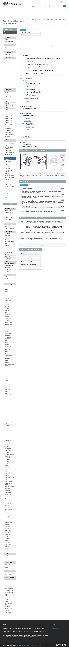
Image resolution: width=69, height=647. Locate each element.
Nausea (27, 100)
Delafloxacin (7, 512)
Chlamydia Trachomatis (9, 583)
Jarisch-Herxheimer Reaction (8, 604)
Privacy (23, 645)
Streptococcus (7, 168)
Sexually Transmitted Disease (9, 578)
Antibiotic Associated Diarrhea (9, 288)
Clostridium (7, 193)
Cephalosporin (7, 335)
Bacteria (6, 39)
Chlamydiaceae (8, 67)
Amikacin (6, 302)
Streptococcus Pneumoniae (7, 180)
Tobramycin (7, 310)
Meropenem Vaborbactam (7, 330)
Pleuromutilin (7, 490)
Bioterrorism (23, 34)
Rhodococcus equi (8, 197)
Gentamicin (7, 304)
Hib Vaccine (7, 239)
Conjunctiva (28, 89)
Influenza (28, 117)
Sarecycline (7, 540)
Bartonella (6, 63)
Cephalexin (7, 344)
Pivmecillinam (7, 488)
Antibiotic (6, 286)
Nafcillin (6, 469)
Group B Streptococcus (9, 175)
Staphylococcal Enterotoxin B (8, 158)
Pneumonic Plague (30, 127)
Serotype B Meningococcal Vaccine (9, 246)
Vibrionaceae (7, 136)
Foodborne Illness (29, 61)
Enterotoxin (44, 57)
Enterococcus (7, 145)
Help (65, 1)
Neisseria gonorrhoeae (9, 588)
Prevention (9, 553)
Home (33, 6)
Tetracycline (7, 528)
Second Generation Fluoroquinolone (8, 495)
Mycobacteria (7, 47)
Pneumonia (32, 126)
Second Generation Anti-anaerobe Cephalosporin (8, 348)
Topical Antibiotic (8, 544)
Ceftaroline (7, 402)
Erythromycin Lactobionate (7, 426)
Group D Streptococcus (9, 177)
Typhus (6, 79)
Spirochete (7, 81)
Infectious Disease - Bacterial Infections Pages (30, 258)
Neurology (9, 274)
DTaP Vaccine (7, 237)
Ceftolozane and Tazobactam (8, 397)
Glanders (6, 107)
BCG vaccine (7, 233)
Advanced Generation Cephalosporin (9, 388)
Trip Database (24, 185)
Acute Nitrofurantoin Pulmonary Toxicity (8, 439)
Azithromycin (7, 429)
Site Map (31, 645)
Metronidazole (7, 314)
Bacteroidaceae (8, 116)
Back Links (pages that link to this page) (29, 261)
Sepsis (6, 226)
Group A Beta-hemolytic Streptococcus (9, 171)
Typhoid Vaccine (8, 258)
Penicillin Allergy (8, 448)
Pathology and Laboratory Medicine (9, 262)
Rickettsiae (7, 73)
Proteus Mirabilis (8, 128)
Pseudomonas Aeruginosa (7, 110)
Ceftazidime (7, 383)
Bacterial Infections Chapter (47, 19)
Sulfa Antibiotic (8, 516)
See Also (23, 30)
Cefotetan (6, 351)
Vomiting (32, 100)
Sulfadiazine (7, 524)
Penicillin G (7, 452)
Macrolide (6, 418)
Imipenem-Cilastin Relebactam (8, 325)
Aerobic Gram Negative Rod (9, 97)
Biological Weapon (37, 92)
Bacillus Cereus (8, 191)
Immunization (9, 231)
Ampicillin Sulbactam (9, 481)
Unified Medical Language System (41, 245)
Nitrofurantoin (7, 437)
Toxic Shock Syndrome (9, 228)
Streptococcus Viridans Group (9, 187)
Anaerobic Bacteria (8, 54)
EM (45, 6)
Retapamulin (7, 546)
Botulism (6, 276)
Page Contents (30, 30)
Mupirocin (6, 550)
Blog (40, 645)
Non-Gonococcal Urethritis (8, 598)
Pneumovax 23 (7, 249)
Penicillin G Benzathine (9, 454)
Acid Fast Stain (8, 269)
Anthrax (6, 189)
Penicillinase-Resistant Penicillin (9, 464)
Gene (24, 80)
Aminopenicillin (7, 473)
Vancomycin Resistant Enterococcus (9, 148)
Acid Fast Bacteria (9, 45)
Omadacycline (7, 538)
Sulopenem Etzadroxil (9, 333)
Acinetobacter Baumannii (7, 100)
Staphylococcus (8, 150)
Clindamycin (7, 312)
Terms (20, 645)
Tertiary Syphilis (8, 612)
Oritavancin (7, 410)
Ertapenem (7, 320)
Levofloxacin (7, 505)
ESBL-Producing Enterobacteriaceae (8, 216)
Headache (28, 86)
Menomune (7, 243)
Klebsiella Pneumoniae (9, 124)
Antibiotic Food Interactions (7, 292)
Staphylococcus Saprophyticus (8, 165)
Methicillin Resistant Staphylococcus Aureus (9, 155)
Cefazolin (6, 340)
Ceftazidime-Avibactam (9, 385)
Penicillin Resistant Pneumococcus (8, 183)
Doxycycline (7, 532)
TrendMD (31, 185)
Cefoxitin (6, 353)
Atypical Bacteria (9, 57)
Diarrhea (27, 101)
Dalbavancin (7, 408)
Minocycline (7, 536)
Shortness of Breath (30, 97)
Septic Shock (41, 91)
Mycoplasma (7, 71)
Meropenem (7, 327)
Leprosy (6, 49)
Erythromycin (7, 420)
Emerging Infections (9, 208)
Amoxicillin (7, 475)
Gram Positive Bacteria (9, 140)
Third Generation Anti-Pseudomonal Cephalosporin (9, 380)
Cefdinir (6, 373)
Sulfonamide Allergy (8, 518)
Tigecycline (7, 542)
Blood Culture (7, 267)
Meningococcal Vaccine (9, 241)
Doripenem (7, 318)
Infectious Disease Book (35, 19)
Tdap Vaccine (7, 256)
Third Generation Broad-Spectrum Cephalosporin (9, 366)
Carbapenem (7, 316)
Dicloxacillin (7, 467)
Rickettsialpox (7, 77)
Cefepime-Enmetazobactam (8, 394)
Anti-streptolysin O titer (9, 265)
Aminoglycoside (8, 300)
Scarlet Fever (7, 173)
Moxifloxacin (7, 507)
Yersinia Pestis (7, 126)
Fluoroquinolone (8, 492)
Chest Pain (33, 95)
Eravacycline (7, 534)
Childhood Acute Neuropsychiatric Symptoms (8, 566)
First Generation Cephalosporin (8, 338)
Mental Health (9, 562)
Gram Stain (7, 271)
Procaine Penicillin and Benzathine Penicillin (9, 457)
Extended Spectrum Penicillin (8, 484)
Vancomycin (7, 414)
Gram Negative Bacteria (9, 90)
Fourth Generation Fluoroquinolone (8, 510)
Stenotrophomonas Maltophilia (8, 113)
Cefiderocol (7, 400)
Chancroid (6, 581)
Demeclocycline (8, 530)
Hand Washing (7, 559)
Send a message (55, 628)
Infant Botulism (8, 278)
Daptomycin (7, 416)
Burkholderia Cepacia (9, 105)
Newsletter (36, 645)
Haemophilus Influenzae (9, 134)
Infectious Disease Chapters (26, 256)
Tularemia (28, 126)
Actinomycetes (7, 59)
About (27, 645)
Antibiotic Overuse (8, 295)
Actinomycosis (7, 61)
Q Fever (6, 75)
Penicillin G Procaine (9, 459)
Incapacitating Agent (32, 67)
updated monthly (25, 631)
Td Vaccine (7, 254)
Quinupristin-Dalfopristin (9, 514)
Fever (27, 83)
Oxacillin (6, 471)
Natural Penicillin (8, 450)
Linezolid (6, 442)
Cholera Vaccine (8, 235)
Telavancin (7, 412)
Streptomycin (7, 308)
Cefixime (6, 375)
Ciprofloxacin (7, 498)
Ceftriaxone (7, 371)
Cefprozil (6, 360)
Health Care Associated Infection (9, 556)
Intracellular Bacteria (9, 41)
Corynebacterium (8, 195)
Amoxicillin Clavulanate (9, 477)
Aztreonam (7, 435)
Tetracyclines (7, 526)
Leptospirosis (7, 83)
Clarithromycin (7, 430)
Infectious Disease (8, 29)
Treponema (7, 85)
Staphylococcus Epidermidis (8, 162)
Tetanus (6, 280)
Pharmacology (9, 284)
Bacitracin (6, 548)
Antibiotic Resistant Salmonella (8, 220)
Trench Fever (7, 65)
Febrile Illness (9, 224)
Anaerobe (9, 52)
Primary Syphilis (8, 606)
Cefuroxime (7, 362)
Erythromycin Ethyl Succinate (8, 422)
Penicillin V (7, 461)
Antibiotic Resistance (9, 210)
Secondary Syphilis (8, 608)
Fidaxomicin (7, 433)
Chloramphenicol (8, 404)
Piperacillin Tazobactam (9, 486)
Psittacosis (7, 69)
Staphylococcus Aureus (9, 152)
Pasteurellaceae (8, 132)
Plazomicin (7, 306)
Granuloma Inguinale (9, 590)
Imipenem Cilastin (8, 322)
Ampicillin (6, 479)
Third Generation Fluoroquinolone (8, 502)
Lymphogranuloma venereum (8, 585)
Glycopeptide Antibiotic (9, 406)
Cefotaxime (7, 369)
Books (40, 6)
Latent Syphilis (7, 610)
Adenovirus (28, 118)
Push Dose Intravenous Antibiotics (9, 297)
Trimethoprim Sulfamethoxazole (8, 521)
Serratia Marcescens (9, 130)
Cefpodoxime (7, 377)
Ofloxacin (6, 500)
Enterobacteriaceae (8, 120)
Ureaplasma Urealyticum (7, 595)
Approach (9, 37)
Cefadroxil (6, 342)
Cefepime (6, 391)
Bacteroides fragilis (8, 118)
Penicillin (6, 446)
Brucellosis (7, 103)
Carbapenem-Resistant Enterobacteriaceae (9, 213)
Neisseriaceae (7, 94)
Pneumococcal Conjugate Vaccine (8, 251)
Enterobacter (7, 122)
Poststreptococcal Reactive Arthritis (8, 573)
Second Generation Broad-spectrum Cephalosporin (8, 357)
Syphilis (6, 601)
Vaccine (29, 137)
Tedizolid (6, 444)
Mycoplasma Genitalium (9, 592)
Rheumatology (9, 570)
